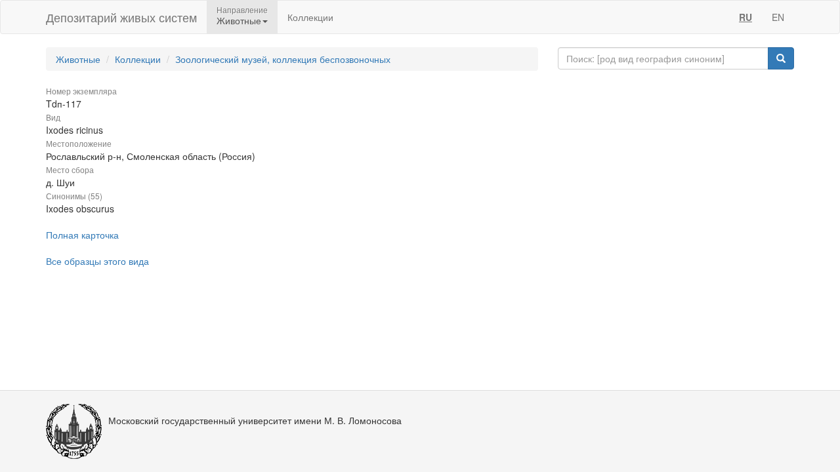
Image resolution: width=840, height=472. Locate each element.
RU (745, 17)
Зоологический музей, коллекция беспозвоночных (282, 59)
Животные (78, 59)
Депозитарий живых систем (121, 17)
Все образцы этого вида (97, 260)
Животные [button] (239, 20)
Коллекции (310, 17)
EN (778, 17)
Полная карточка (82, 234)
